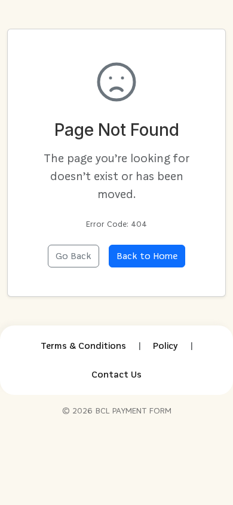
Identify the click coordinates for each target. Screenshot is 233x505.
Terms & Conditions (83, 345)
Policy (165, 345)
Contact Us (116, 374)
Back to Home (146, 255)
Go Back (73, 255)
